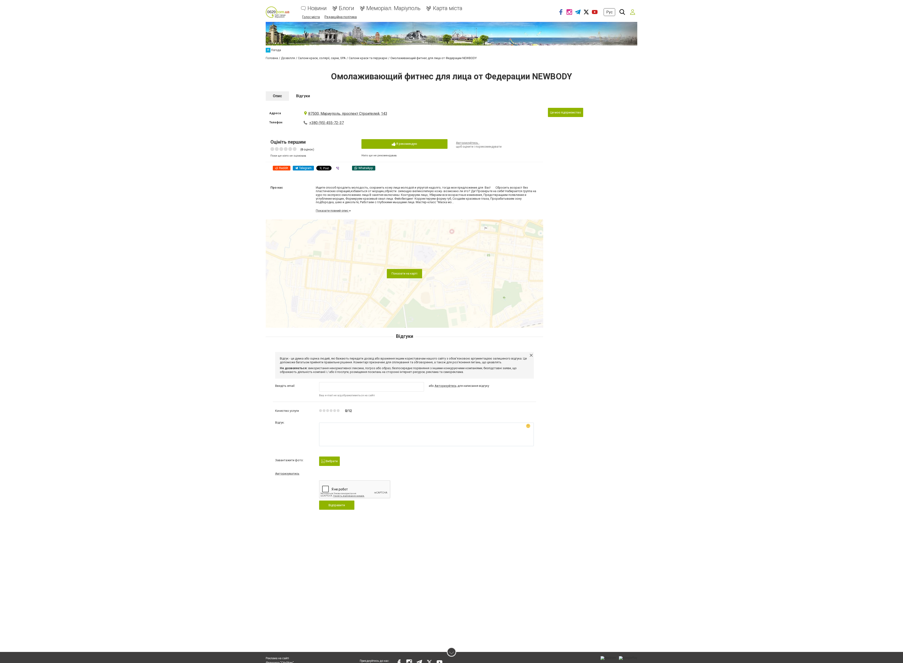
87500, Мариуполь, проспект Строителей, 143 (347, 113)
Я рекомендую (406, 144)
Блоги (346, 8)
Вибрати (331, 461)
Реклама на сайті (277, 658)
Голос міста (311, 17)
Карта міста (447, 8)
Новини (317, 8)
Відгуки (303, 96)
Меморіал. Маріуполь (393, 8)
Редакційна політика (341, 17)
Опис (277, 96)
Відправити (337, 505)
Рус (609, 12)
